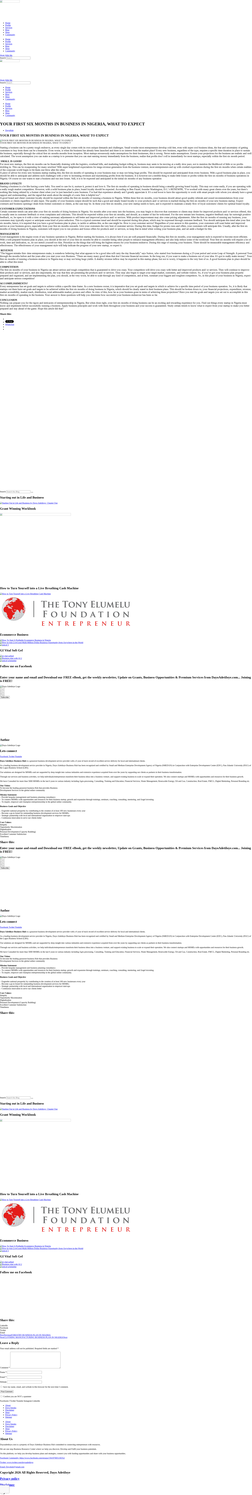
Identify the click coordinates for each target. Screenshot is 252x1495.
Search (3, 58)
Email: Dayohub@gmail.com (12, 1467)
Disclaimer (9, 1410)
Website (3, 1382)
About (7, 1405)
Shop (7, 32)
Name (3, 1372)
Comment (5, 1368)
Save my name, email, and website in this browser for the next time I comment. (35, 1387)
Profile (8, 25)
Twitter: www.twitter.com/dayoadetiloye (16, 1462)
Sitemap (8, 1417)
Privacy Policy (11, 1415)
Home (7, 23)
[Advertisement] (79, 372)
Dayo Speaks (10, 1408)
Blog (7, 30)
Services (8, 27)
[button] (126, 1325)
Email (3, 1377)
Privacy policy (9, 1478)
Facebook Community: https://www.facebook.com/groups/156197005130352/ (32, 1458)
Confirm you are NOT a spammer (17, 1396)
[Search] (32, 492)
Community (10, 35)
